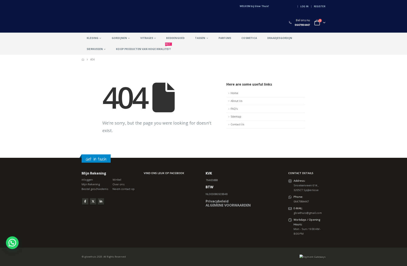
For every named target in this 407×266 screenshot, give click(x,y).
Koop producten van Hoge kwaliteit (143, 47)
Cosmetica (249, 38)
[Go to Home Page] (83, 59)
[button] (12, 242)
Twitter (93, 201)
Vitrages (146, 38)
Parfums (225, 38)
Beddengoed (175, 38)
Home (234, 93)
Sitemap (236, 116)
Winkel (117, 179)
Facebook (85, 201)
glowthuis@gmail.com (308, 213)
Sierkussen (95, 49)
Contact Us (238, 124)
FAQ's (234, 109)
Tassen (200, 38)
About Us (237, 101)
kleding (92, 38)
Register (319, 6)
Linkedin (101, 201)
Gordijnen (119, 38)
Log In (304, 6)
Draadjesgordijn (279, 38)
